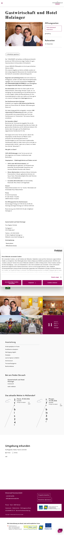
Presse (7, 505)
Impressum (8, 508)
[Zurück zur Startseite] (57, 3)
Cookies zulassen (52, 282)
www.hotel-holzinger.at (17, 237)
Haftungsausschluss (25, 508)
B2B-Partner (17, 505)
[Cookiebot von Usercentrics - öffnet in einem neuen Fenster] (55, 251)
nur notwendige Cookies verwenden (11, 282)
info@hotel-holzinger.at (15, 235)
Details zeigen (55, 277)
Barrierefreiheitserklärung (23, 510)
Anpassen (31, 282)
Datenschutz (15, 508)
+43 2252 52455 (14, 233)
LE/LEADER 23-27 (10, 510)
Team (11, 505)
